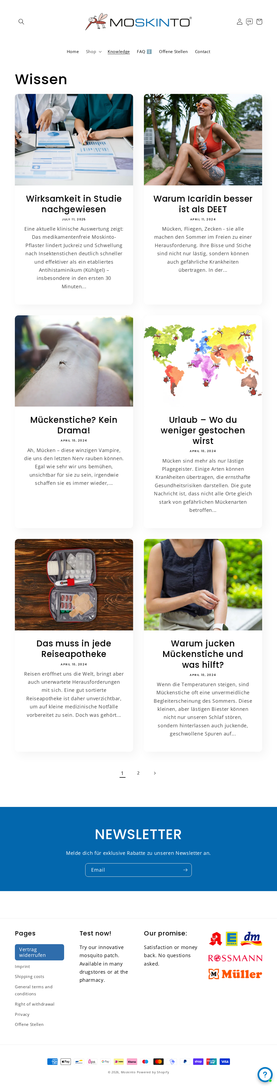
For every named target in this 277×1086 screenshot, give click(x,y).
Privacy (22, 1014)
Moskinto (128, 1072)
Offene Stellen (29, 1024)
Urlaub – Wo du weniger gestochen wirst (203, 430)
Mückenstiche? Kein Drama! (74, 425)
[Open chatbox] (265, 1074)
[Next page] (154, 773)
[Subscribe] (185, 870)
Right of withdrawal (35, 1004)
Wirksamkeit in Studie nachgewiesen (74, 204)
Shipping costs (29, 976)
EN (249, 21)
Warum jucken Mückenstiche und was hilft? (203, 654)
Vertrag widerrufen (32, 952)
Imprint (22, 966)
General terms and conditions (33, 990)
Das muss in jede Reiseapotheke (74, 648)
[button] (21, 21)
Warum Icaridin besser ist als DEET (203, 204)
